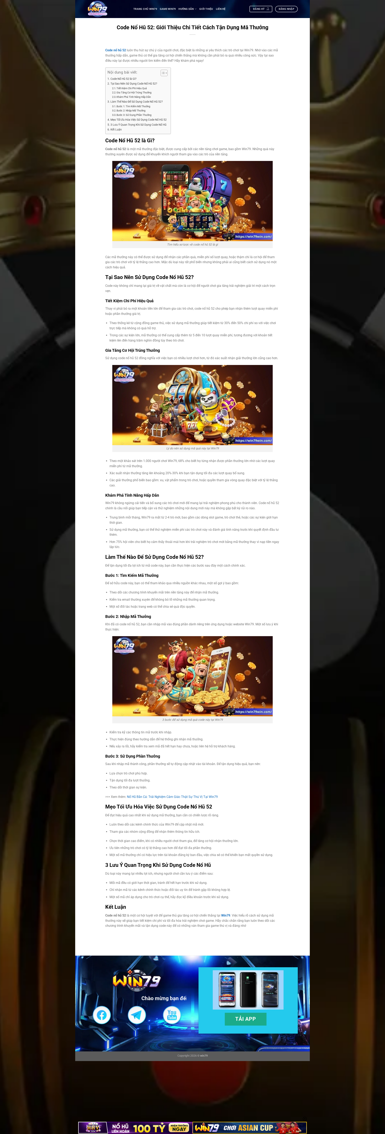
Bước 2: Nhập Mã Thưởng (131, 110)
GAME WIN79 (168, 8)
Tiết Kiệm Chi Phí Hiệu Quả (132, 88)
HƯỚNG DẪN (186, 8)
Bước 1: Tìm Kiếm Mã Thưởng (133, 106)
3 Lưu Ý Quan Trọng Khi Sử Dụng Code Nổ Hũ (138, 124)
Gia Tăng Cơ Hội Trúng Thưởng (134, 92)
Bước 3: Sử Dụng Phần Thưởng (134, 114)
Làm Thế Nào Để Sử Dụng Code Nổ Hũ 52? (136, 101)
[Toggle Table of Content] (162, 73)
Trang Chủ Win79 (145, 8)
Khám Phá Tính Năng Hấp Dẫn (134, 96)
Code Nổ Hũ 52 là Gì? (123, 79)
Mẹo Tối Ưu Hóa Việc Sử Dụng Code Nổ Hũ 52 (138, 119)
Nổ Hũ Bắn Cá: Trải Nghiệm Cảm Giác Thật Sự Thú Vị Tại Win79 (172, 797)
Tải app (245, 1019)
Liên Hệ (221, 8)
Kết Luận (116, 129)
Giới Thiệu (206, 8)
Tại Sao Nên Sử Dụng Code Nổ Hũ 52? (133, 83)
